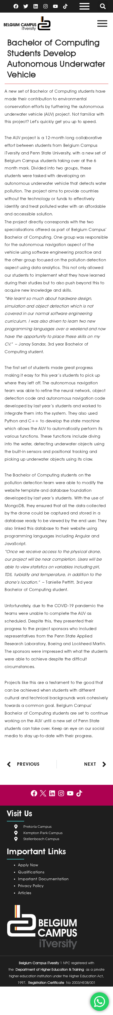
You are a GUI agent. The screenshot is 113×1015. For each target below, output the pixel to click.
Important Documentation (43, 879)
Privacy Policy (32, 886)
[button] (103, 6)
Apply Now (28, 865)
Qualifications (31, 872)
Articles (24, 893)
